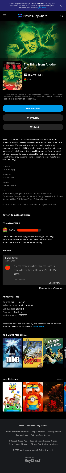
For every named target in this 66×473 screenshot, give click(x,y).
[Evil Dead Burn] (53, 397)
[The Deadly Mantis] (33, 353)
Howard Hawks (9, 177)
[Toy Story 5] (12, 397)
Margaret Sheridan (23, 193)
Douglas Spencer (21, 196)
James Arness (8, 193)
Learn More (38, 326)
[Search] (61, 16)
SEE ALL (60, 379)
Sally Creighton (40, 199)
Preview (34, 117)
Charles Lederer (10, 185)
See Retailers (33, 108)
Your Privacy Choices (18, 444)
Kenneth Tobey (39, 193)
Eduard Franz (27, 199)
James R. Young (36, 196)
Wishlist (34, 127)
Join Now (42, 7)
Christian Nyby (9, 169)
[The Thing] (12, 353)
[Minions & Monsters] (33, 397)
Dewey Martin (50, 196)
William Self (15, 199)
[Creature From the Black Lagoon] (53, 353)
